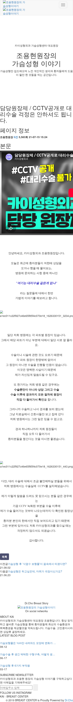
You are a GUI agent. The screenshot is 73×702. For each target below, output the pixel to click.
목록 (4, 556)
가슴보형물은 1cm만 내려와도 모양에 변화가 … (28, 643)
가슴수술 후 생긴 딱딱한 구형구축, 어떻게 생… (27, 654)
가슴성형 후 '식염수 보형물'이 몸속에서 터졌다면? (37, 564)
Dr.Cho (69, 700)
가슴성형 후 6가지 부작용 (15, 665)
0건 (16, 137)
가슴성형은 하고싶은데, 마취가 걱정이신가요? (35, 571)
